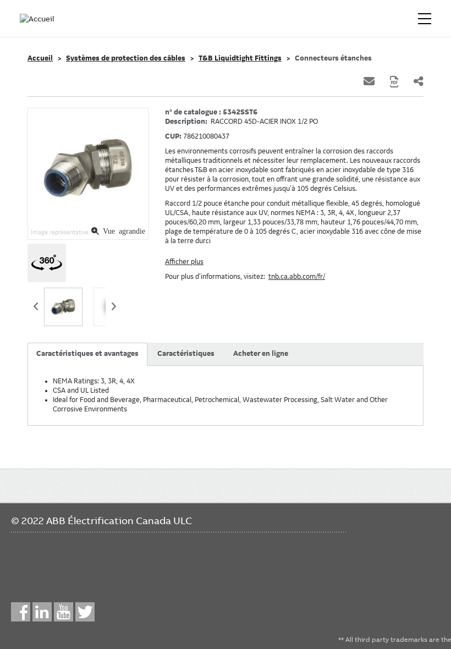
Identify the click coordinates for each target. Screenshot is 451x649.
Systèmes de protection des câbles (125, 58)
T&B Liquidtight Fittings (240, 58)
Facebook (20, 612)
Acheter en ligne (260, 354)
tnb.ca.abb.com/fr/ (296, 276)
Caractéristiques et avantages (87, 354)
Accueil (40, 58)
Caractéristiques (186, 354)
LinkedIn (42, 612)
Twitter (85, 612)
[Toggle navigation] (424, 18)
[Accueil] (37, 19)
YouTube (63, 612)
